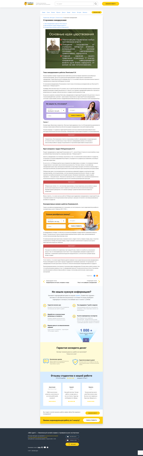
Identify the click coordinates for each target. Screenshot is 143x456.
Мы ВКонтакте (73, 436)
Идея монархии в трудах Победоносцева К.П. (55, 25)
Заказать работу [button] (111, 3)
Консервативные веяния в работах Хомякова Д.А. (56, 27)
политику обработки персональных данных (38, 437)
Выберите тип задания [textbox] (54, 221)
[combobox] (56, 110)
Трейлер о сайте (73, 440)
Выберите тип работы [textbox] (54, 111)
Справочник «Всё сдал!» (49, 17)
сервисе (77, 295)
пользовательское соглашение (51, 435)
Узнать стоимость (76, 115)
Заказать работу (92, 413)
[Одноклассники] (97, 275)
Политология (59, 17)
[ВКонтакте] (94, 275)
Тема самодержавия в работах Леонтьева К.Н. (55, 23)
